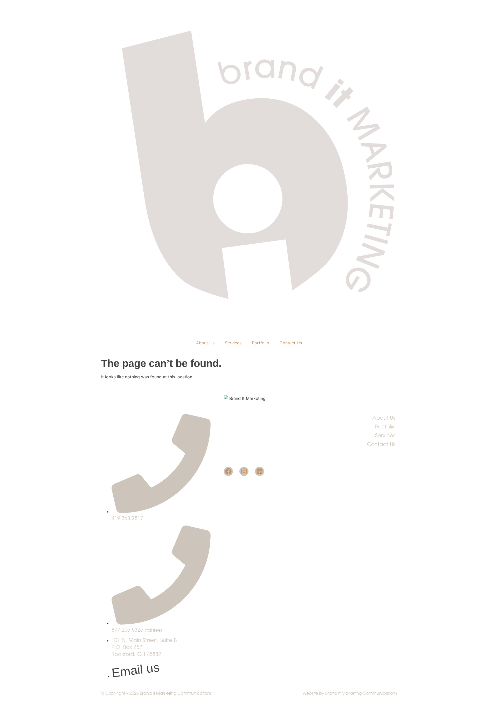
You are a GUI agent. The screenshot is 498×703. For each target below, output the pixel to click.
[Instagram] (243, 471)
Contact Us (291, 342)
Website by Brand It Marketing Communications (350, 694)
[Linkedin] (259, 471)
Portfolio (260, 342)
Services (233, 342)
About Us (205, 342)
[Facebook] (228, 471)
